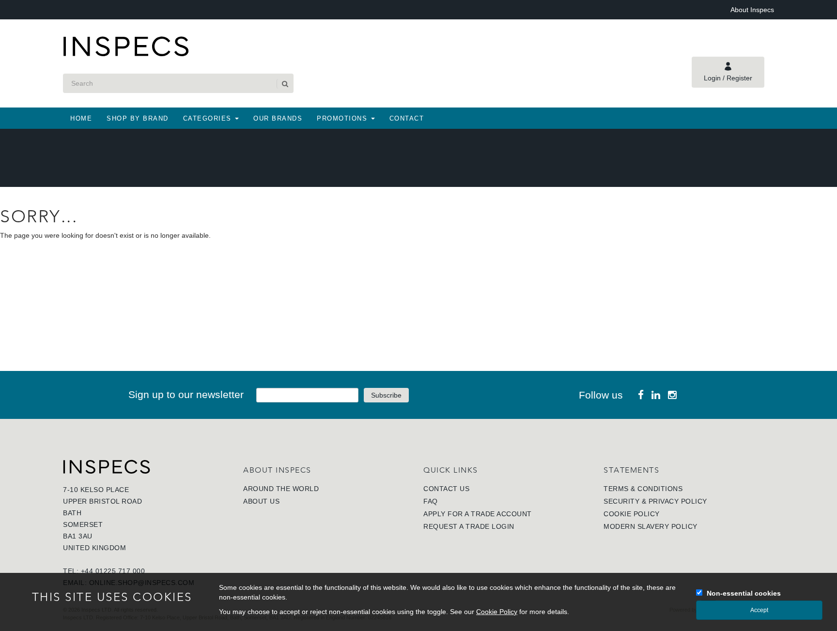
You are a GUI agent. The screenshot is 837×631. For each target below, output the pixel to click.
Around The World (281, 488)
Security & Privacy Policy (655, 501)
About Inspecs (752, 10)
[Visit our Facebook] (641, 394)
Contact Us (446, 488)
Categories (208, 118)
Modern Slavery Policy (651, 526)
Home (81, 118)
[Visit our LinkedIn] (656, 394)
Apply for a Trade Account (477, 514)
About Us (261, 501)
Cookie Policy (632, 514)
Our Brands (277, 118)
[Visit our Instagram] (672, 394)
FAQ (430, 501)
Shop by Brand (138, 118)
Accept (759, 610)
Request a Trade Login (468, 526)
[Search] (284, 84)
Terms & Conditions (643, 488)
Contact (406, 118)
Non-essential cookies (744, 593)
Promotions (343, 118)
